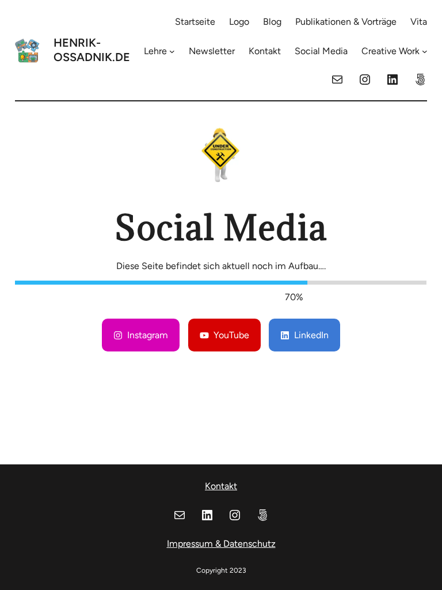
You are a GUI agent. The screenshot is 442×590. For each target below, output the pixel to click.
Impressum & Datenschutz (221, 543)
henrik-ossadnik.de (92, 50)
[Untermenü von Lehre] (172, 51)
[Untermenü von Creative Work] (425, 51)
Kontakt (221, 486)
